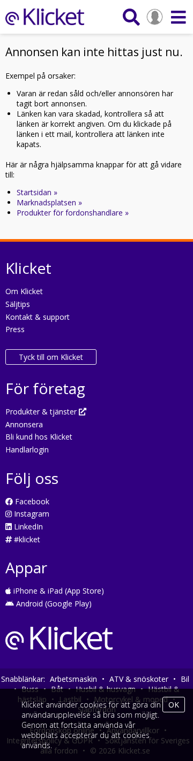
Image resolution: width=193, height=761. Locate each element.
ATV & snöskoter (138, 679)
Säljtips (17, 304)
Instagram (30, 514)
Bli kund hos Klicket (38, 437)
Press (15, 329)
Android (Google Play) (53, 603)
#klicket (26, 539)
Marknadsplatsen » (49, 202)
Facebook (31, 501)
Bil (185, 679)
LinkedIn (27, 526)
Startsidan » (37, 192)
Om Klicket (24, 291)
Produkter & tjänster (42, 411)
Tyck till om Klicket (51, 357)
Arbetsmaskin (73, 679)
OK (173, 704)
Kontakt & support (37, 317)
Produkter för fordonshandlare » (73, 212)
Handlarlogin (27, 449)
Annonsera (24, 424)
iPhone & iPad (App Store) (57, 591)
